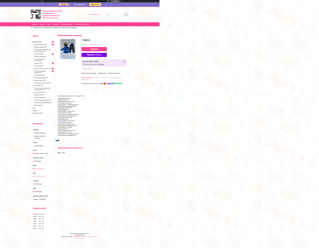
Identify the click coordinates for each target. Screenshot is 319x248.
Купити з (91, 55)
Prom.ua (88, 233)
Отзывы (34, 110)
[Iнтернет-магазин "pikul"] (36, 15)
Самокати (37, 63)
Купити (94, 49)
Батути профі (38, 65)
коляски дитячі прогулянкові (42, 83)
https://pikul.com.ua (40, 176)
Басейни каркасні (39, 44)
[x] (58, 140)
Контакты (55, 24)
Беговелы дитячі (39, 80)
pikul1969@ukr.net (40, 168)
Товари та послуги (38, 27)
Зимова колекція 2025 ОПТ (41, 68)
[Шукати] (126, 14)
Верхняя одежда (37, 42)
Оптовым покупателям (82, 24)
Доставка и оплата (66, 24)
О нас (48, 24)
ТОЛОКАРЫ (37, 85)
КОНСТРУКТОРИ (39, 95)
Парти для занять (39, 92)
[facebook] (56, 140)
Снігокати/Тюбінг (39, 75)
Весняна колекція (39, 97)
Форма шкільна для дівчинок (42, 100)
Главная (34, 24)
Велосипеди (38, 105)
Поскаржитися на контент (79, 236)
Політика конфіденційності (92, 236)
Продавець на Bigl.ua (80, 235)
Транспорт (37, 54)
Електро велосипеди (40, 77)
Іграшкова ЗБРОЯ (39, 56)
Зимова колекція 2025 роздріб (52, 27)
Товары (42, 24)
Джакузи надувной (39, 47)
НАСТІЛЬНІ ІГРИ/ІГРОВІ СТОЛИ (42, 102)
